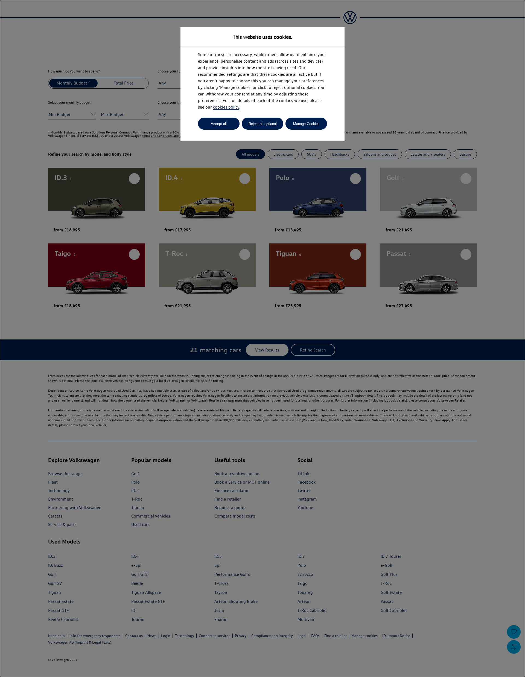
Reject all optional (263, 124)
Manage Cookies (306, 124)
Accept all (219, 124)
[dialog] (262, 338)
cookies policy (226, 107)
